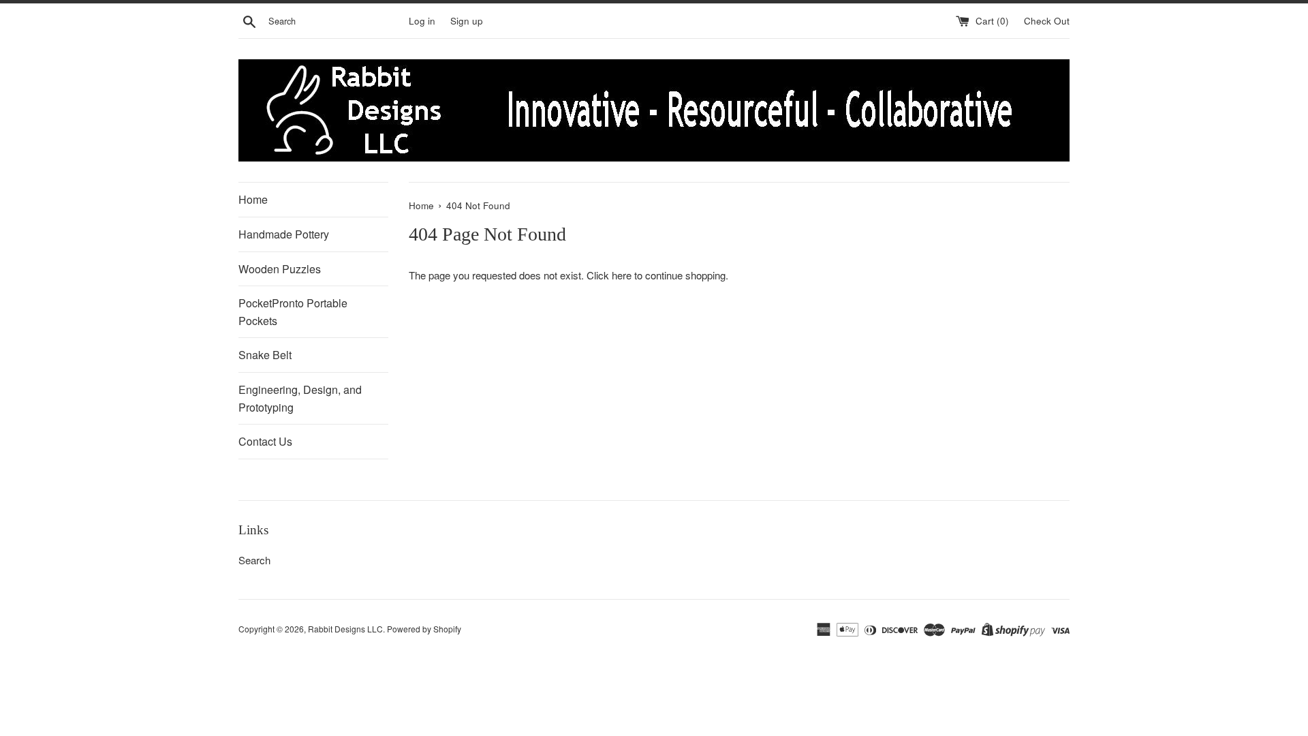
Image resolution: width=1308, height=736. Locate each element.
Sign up (466, 20)
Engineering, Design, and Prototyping (300, 398)
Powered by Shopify (424, 628)
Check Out (1047, 20)
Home (253, 199)
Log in (422, 20)
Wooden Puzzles (279, 269)
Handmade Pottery (283, 234)
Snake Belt (265, 355)
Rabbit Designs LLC (345, 628)
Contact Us (265, 441)
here (622, 275)
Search (254, 560)
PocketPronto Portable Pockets (292, 311)
